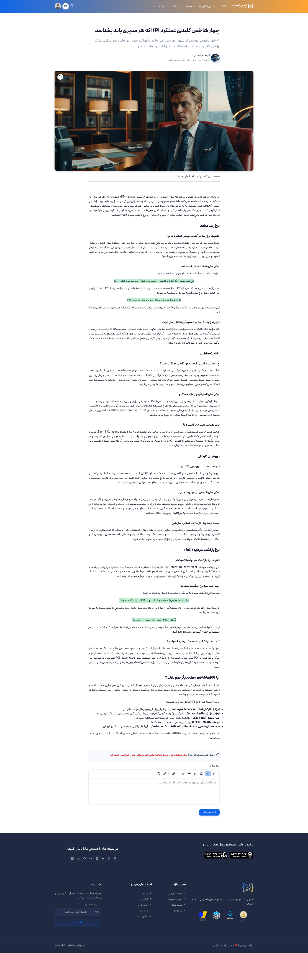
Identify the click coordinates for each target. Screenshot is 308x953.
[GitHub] (85, 859)
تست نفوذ (176, 905)
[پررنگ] (195, 773)
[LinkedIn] (72, 859)
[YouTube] (91, 859)
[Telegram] (115, 859)
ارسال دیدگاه (209, 812)
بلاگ (175, 6)
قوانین (144, 899)
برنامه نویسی (175, 893)
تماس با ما (142, 916)
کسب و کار (202, 176)
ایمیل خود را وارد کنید (89, 905)
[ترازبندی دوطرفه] (189, 773)
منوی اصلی (208, 6)
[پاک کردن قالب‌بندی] (158, 773)
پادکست (161, 6)
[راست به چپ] (208, 773)
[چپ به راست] (214, 773)
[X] (103, 859)
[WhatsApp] (109, 859)
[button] (181, 773)
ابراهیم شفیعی (201, 55)
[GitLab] (78, 859)
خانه (223, 6)
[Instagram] (97, 859)
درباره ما (144, 911)
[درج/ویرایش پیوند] (165, 773)
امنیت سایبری (175, 899)
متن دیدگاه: (214, 766)
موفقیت (178, 911)
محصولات (189, 6)
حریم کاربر (143, 905)
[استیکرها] (202, 773)
